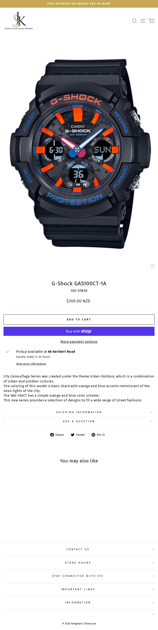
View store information (31, 364)
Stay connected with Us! (78, 576)
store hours (78, 562)
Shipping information (79, 412)
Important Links (78, 589)
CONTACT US (78, 549)
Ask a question (79, 421)
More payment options (78, 342)
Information (78, 602)
